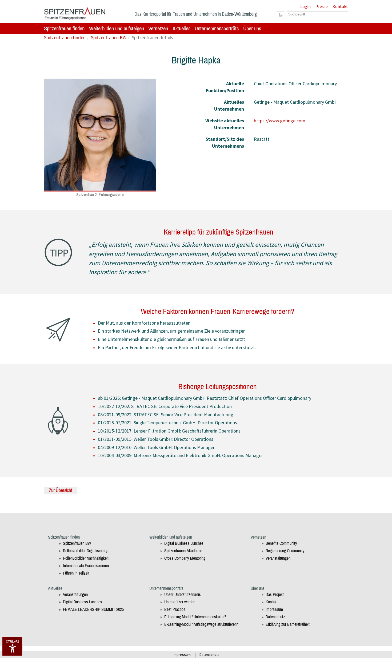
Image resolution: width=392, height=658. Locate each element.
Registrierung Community (285, 550)
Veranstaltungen (278, 558)
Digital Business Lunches (183, 543)
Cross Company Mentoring (184, 558)
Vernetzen (158, 28)
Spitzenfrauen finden (64, 28)
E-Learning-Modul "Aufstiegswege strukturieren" (201, 624)
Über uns (252, 28)
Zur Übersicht (60, 490)
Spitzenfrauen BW (108, 37)
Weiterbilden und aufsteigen (116, 28)
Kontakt (340, 6)
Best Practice (174, 609)
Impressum (274, 609)
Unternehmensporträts (217, 28)
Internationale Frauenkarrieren (86, 565)
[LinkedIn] (280, 15)
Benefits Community (281, 543)
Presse (321, 6)
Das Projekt (275, 594)
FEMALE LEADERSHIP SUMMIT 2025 (93, 609)
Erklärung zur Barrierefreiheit (288, 624)
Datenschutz (275, 617)
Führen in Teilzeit (76, 573)
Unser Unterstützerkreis (182, 594)
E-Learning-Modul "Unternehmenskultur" (195, 617)
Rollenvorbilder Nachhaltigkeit (86, 558)
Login (305, 6)
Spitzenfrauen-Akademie (183, 550)
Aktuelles (181, 28)
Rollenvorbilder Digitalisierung (85, 550)
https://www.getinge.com (279, 121)
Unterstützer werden (179, 602)
